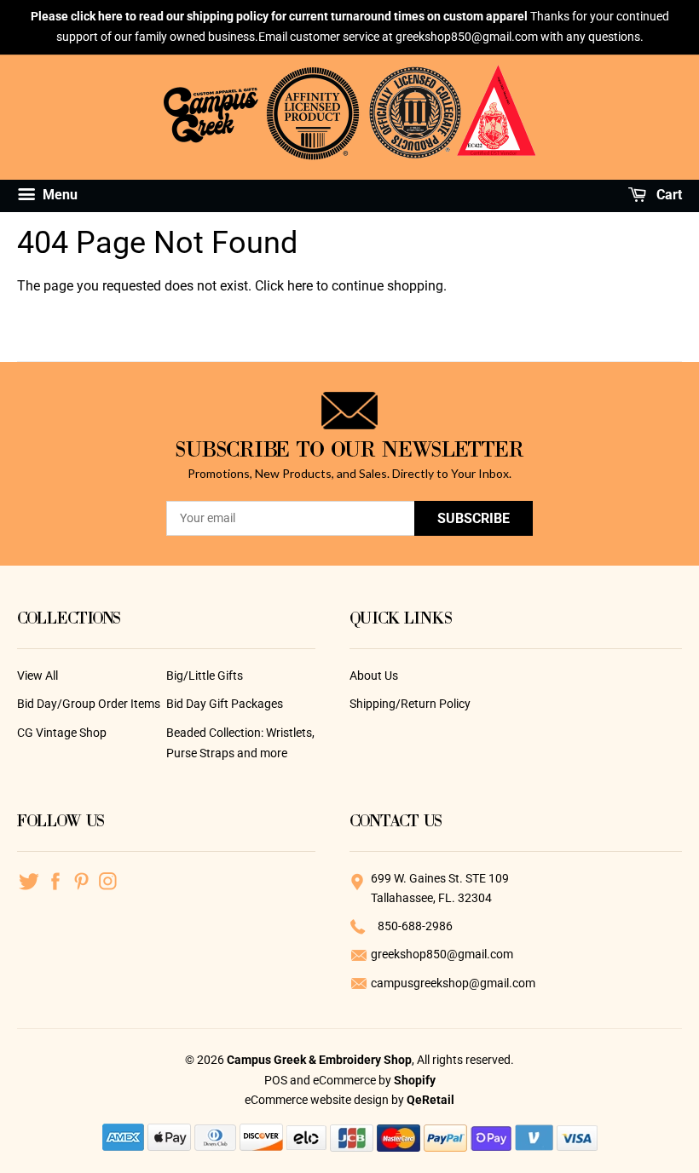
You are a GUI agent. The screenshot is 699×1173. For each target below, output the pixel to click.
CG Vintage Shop (62, 732)
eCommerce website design (318, 1100)
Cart (667, 195)
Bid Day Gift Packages (224, 703)
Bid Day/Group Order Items (88, 703)
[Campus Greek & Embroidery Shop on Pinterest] (81, 880)
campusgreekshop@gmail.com (453, 983)
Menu (58, 195)
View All (37, 675)
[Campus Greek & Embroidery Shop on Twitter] (28, 880)
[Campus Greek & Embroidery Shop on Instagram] (107, 880)
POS (275, 1080)
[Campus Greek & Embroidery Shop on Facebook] (54, 880)
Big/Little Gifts (204, 675)
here (300, 286)
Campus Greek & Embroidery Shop (319, 1060)
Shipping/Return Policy (410, 703)
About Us (374, 675)
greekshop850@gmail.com (442, 954)
